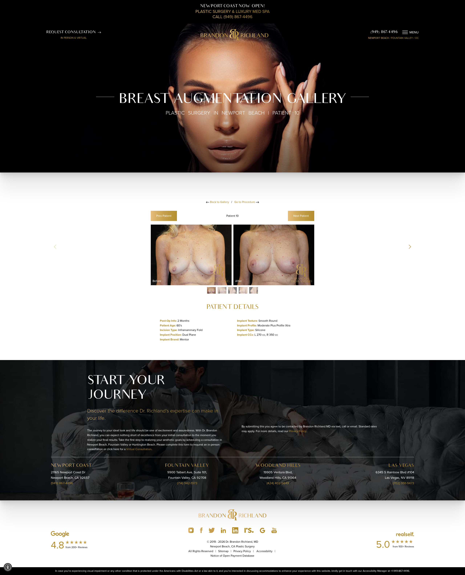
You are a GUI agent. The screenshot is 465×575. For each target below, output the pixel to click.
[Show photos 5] (253, 290)
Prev (163, 216)
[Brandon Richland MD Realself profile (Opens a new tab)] (249, 530)
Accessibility (264, 551)
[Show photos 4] (243, 290)
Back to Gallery (219, 202)
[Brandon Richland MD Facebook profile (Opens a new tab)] (201, 530)
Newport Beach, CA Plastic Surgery (232, 546)
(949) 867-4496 (384, 32)
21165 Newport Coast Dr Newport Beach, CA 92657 (70, 475)
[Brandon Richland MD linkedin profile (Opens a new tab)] (223, 530)
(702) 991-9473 (403, 483)
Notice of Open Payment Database (232, 556)
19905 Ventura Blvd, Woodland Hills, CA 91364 (278, 475)
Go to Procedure (245, 202)
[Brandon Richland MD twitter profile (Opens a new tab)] (211, 530)
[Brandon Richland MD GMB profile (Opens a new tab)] (262, 530)
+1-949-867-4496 (400, 571)
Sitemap (223, 551)
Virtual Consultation (138, 449)
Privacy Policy (297, 431)
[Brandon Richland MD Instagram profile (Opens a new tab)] (190, 530)
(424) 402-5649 (278, 483)
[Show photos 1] (211, 290)
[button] (409, 247)
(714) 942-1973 (187, 483)
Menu (414, 32)
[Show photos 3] (232, 290)
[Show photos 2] (222, 290)
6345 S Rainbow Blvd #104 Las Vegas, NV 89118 (395, 475)
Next (301, 216)
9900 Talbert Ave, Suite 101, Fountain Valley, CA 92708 (187, 475)
